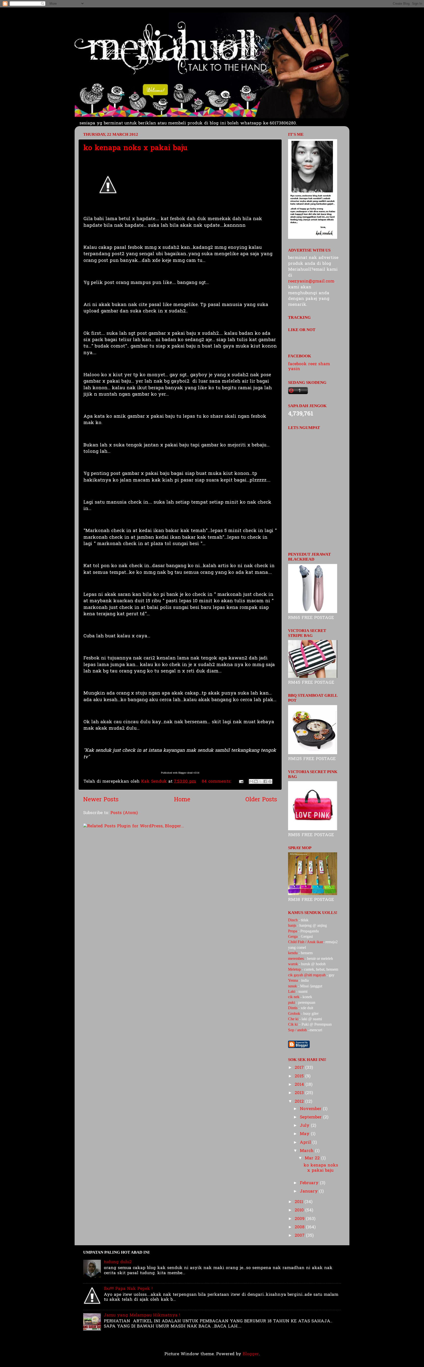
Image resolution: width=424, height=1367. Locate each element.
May (305, 1134)
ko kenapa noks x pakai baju (135, 148)
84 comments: (217, 781)
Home (182, 800)
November (311, 1109)
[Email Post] (241, 781)
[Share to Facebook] (265, 781)
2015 (300, 1076)
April (306, 1142)
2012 (300, 1102)
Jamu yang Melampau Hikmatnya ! (142, 1315)
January (309, 1191)
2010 (300, 1210)
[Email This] (251, 781)
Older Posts (261, 800)
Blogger (251, 1354)
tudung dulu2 (118, 1262)
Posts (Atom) (124, 813)
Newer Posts (101, 800)
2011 (300, 1202)
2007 (300, 1236)
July (305, 1126)
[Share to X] (260, 781)
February (310, 1183)
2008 (300, 1227)
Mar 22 (313, 1158)
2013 (300, 1093)
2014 (300, 1085)
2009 (300, 1219)
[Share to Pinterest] (269, 781)
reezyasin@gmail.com (311, 281)
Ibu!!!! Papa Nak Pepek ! (128, 1289)
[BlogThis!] (255, 781)
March (307, 1151)
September (311, 1117)
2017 (300, 1068)
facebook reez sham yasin (309, 366)
